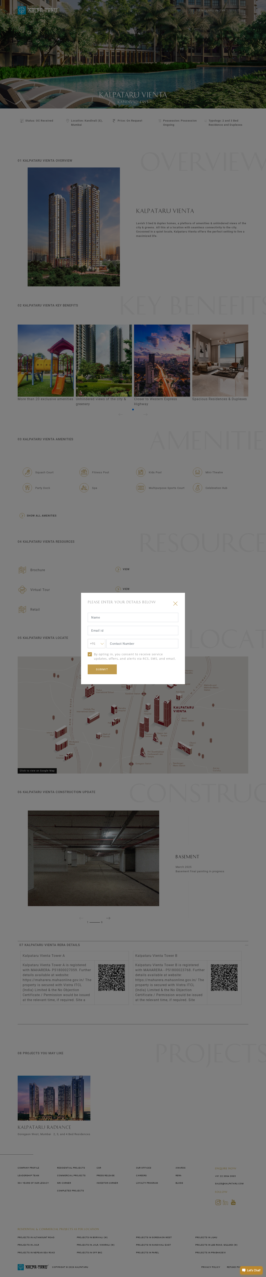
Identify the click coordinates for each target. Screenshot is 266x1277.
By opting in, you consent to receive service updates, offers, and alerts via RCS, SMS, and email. (135, 656)
